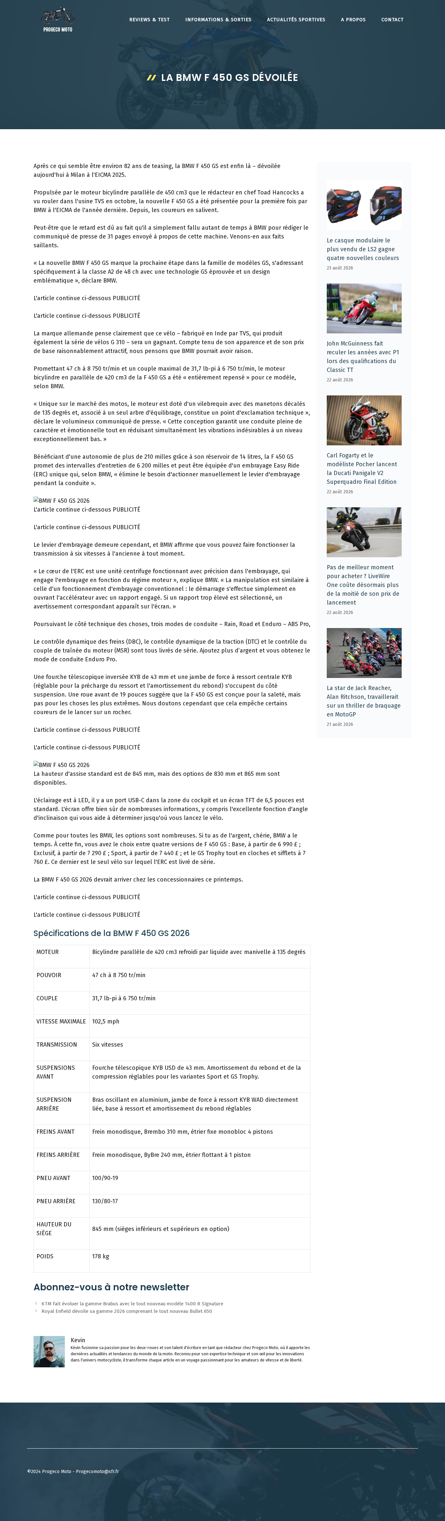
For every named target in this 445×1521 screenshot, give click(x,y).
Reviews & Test (149, 20)
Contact (392, 20)
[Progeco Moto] (58, 19)
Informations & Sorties (218, 20)
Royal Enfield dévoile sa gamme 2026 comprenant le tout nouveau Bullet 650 (126, 1311)
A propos (353, 20)
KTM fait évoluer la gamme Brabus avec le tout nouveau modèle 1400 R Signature (132, 1304)
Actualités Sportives (296, 20)
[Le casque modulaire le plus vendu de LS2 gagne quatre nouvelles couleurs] (364, 225)
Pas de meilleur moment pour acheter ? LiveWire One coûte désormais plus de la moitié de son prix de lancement (363, 585)
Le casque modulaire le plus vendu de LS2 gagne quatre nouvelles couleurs (363, 249)
